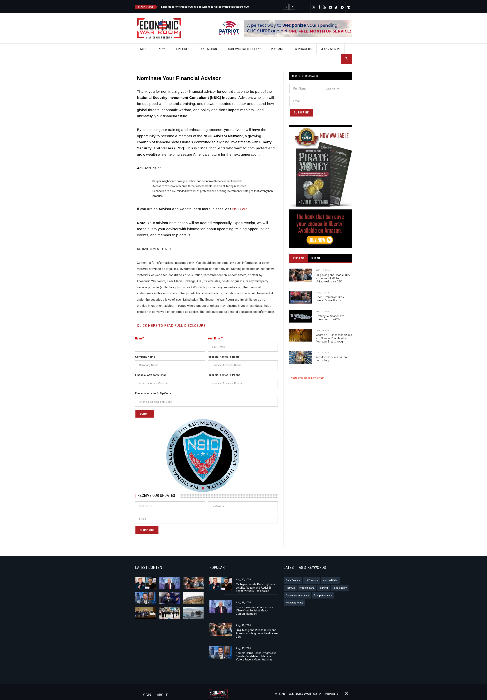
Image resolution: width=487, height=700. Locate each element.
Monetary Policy (294, 602)
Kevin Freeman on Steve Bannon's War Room (330, 299)
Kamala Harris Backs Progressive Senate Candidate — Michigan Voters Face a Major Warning (256, 656)
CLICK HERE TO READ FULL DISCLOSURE (171, 325)
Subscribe (147, 530)
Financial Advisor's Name (224, 356)
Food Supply (340, 587)
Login (146, 695)
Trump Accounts (323, 595)
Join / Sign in (330, 49)
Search (346, 59)
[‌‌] (319, 7)
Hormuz (290, 587)
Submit (145, 413)
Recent (315, 258)
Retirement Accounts (297, 595)
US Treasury (311, 580)
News (162, 49)
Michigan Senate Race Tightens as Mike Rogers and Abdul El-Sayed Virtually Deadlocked (255, 587)
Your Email (214, 338)
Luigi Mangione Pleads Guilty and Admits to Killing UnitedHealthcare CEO (205, 6)
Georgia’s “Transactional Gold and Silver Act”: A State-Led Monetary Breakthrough (334, 338)
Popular (298, 258)
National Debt (330, 580)
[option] (228, 6)
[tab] (298, 258)
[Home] (160, 28)
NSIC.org (240, 209)
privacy (331, 694)
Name (138, 338)
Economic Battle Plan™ (244, 49)
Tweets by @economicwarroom (306, 377)
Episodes (182, 49)
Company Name (145, 356)
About (144, 49)
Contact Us (303, 49)
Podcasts (278, 49)
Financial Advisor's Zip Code (153, 393)
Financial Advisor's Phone (224, 375)
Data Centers (293, 580)
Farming (323, 587)
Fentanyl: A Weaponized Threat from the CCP (330, 318)
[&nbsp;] (286, 7)
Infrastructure (306, 587)
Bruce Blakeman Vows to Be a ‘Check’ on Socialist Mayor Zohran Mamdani (254, 610)
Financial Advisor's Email (150, 375)
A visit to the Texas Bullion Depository (331, 359)
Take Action (208, 49)
